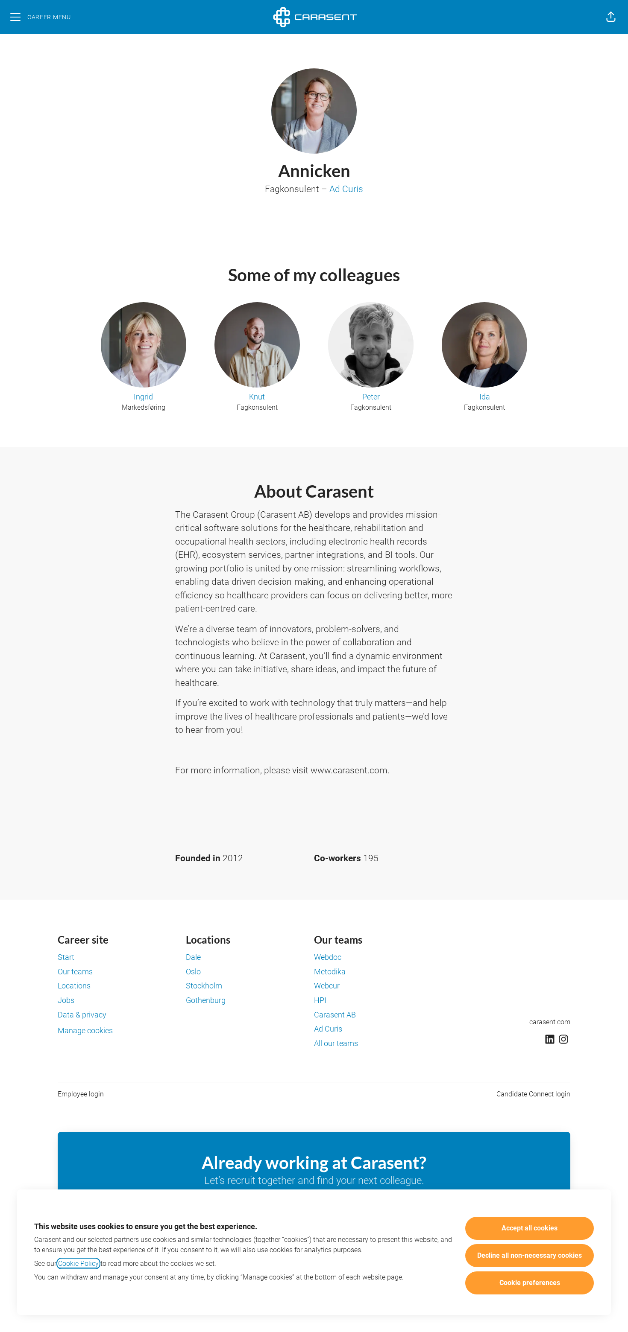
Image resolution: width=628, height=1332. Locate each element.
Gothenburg (206, 1000)
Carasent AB (335, 1014)
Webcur (327, 985)
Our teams (75, 971)
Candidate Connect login (533, 1094)
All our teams (336, 1043)
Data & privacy (82, 1014)
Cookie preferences (529, 1283)
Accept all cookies (530, 1228)
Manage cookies (85, 1030)
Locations (74, 985)
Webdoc (327, 957)
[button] (611, 17)
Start (66, 957)
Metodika (330, 971)
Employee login (81, 1094)
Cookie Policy (78, 1263)
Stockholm (204, 985)
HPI (320, 1000)
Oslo (193, 971)
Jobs (66, 1000)
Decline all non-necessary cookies (529, 1255)
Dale (193, 957)
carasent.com (549, 1022)
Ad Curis (346, 189)
